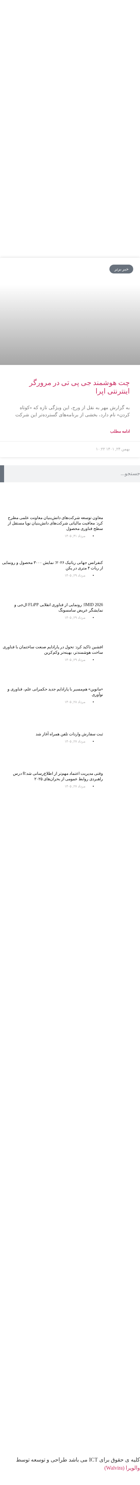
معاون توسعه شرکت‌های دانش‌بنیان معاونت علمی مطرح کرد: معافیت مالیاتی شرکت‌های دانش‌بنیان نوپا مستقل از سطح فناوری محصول (55, 523)
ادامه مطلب (120, 431)
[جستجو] (2, 473)
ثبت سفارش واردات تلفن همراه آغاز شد (69, 734)
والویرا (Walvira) (122, 1468)
